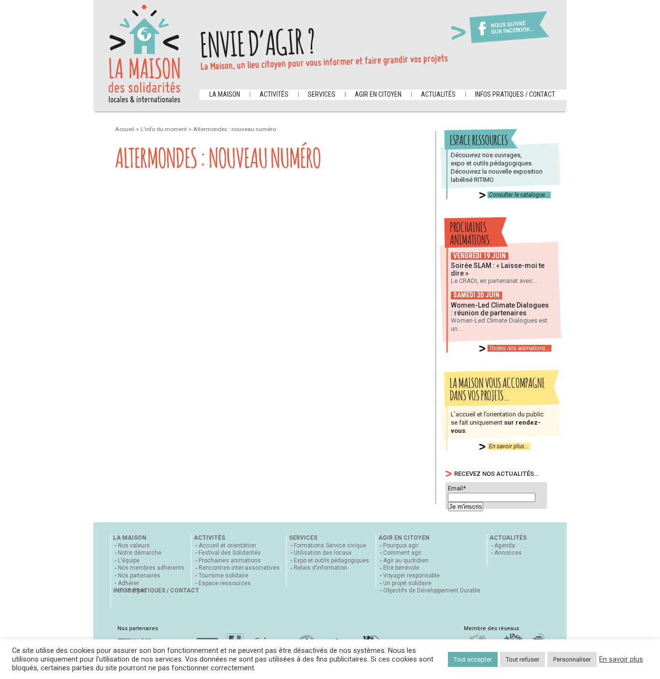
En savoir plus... (509, 446)
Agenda (504, 545)
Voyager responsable (411, 575)
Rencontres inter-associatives (239, 567)
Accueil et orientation (227, 545)
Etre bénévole (401, 567)
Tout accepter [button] (473, 659)
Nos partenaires (139, 575)
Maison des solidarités (144, 54)
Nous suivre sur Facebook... (512, 27)
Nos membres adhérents (151, 567)
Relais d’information (320, 567)
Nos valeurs (134, 545)
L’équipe (129, 560)
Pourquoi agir (400, 545)
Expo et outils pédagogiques (331, 560)
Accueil (125, 129)
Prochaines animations (230, 560)
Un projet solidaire (407, 583)
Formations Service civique (330, 545)
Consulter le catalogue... (519, 195)
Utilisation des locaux (323, 552)
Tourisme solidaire (223, 575)
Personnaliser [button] (572, 659)
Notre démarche (139, 552)
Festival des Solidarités (230, 552)
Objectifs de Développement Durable (431, 590)
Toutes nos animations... (519, 348)
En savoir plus (621, 659)
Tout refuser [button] (522, 659)
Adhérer (128, 583)
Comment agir (402, 552)
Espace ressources (225, 583)
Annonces (508, 552)
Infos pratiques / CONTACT (515, 94)
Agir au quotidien (406, 560)
